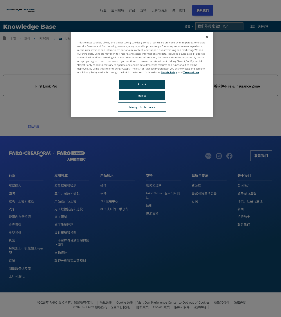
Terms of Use (191, 72)
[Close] (207, 37)
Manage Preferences (142, 107)
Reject (142, 95)
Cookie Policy (169, 72)
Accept (142, 84)
